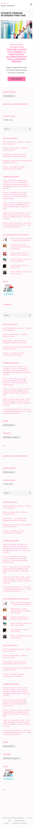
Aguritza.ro (4, 3)
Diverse (20, 44)
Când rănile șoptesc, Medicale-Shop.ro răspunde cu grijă (16, 206)
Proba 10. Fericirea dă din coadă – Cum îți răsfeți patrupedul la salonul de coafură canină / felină (17, 215)
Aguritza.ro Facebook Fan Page (15, 104)
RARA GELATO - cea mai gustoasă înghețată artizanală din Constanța (20, 247)
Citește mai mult (16, 79)
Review (21, 47)
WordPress (24, 823)
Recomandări (13, 47)
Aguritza (22, 35)
